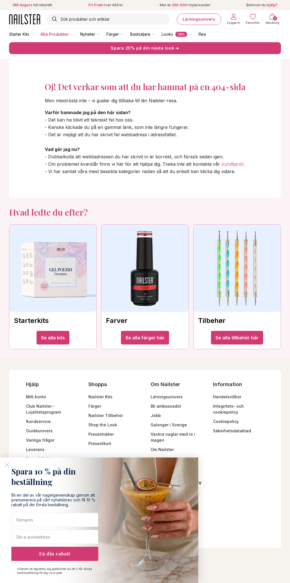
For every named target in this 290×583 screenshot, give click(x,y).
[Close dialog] (7, 465)
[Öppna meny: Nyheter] (101, 34)
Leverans (35, 449)
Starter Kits (19, 34)
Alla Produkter (54, 34)
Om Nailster (162, 449)
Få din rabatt (54, 554)
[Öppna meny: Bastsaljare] (157, 34)
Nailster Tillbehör (105, 415)
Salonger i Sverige (169, 424)
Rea (202, 34)
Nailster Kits (100, 396)
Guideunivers (39, 430)
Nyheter (87, 34)
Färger (112, 34)
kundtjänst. (233, 164)
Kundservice (38, 421)
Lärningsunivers (199, 19)
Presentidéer (101, 434)
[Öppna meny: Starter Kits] (35, 34)
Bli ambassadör (166, 406)
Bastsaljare (140, 34)
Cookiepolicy (226, 421)
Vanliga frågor (40, 440)
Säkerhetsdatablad (232, 430)
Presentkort (99, 443)
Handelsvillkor (227, 396)
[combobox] (108, 19)
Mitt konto (36, 396)
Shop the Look (102, 424)
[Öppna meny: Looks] (194, 34)
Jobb (156, 415)
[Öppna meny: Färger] (125, 34)
